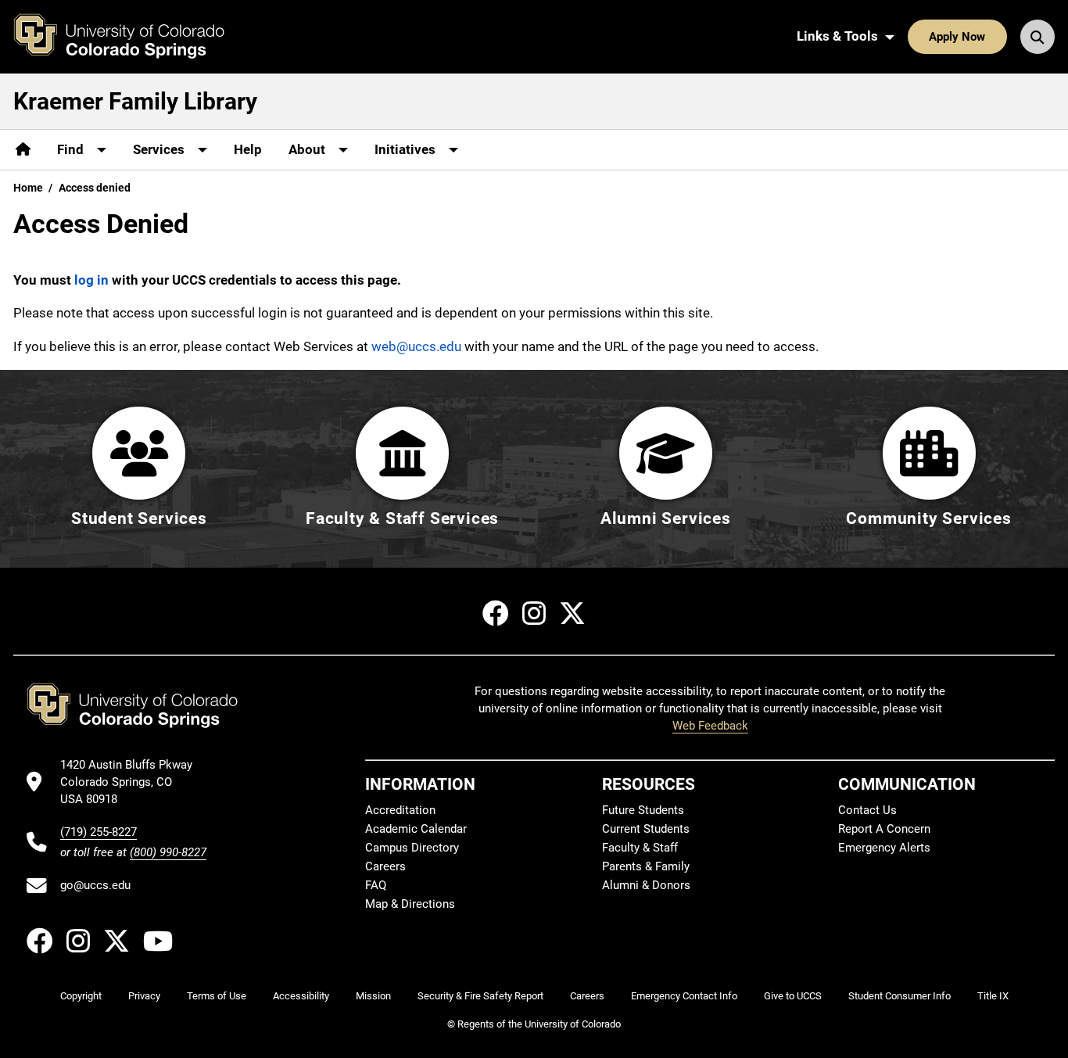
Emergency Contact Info (684, 996)
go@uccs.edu (95, 885)
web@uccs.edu (416, 346)
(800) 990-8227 (168, 852)
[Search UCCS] (1037, 37)
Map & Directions (410, 904)
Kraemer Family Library (135, 101)
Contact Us (867, 810)
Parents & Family (646, 866)
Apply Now (957, 37)
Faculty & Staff (640, 848)
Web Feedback (710, 726)
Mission (373, 996)
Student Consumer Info (899, 996)
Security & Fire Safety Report (480, 996)
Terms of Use (216, 996)
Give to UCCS (793, 996)
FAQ (375, 885)
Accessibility (301, 996)
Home (28, 187)
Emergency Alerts (884, 848)
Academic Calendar (416, 829)
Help (248, 149)
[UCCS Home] (130, 36)
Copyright (81, 996)
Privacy (144, 996)
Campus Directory (412, 848)
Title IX (993, 996)
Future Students (643, 810)
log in (91, 280)
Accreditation (400, 810)
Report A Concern (884, 829)
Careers (385, 866)
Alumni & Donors (646, 885)
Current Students (646, 829)
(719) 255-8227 (98, 832)
